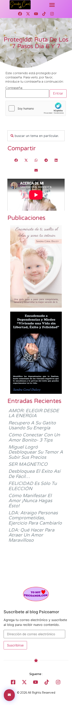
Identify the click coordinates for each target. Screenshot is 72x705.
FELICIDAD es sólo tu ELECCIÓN (32, 486)
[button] (52, 4)
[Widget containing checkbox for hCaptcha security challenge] (35, 108)
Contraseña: (14, 88)
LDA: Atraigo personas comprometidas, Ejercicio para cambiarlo (35, 518)
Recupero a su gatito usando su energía (32, 425)
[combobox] (36, 135)
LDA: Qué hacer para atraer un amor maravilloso (31, 535)
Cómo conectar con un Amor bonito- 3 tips (34, 437)
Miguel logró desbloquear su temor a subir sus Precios (35, 452)
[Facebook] (20, 14)
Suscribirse (15, 645)
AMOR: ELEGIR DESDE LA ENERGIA (33, 413)
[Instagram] (52, 14)
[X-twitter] (28, 14)
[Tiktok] (44, 14)
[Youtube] (36, 14)
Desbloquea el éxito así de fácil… (34, 474)
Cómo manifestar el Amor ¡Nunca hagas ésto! (30, 501)
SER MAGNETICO (28, 464)
